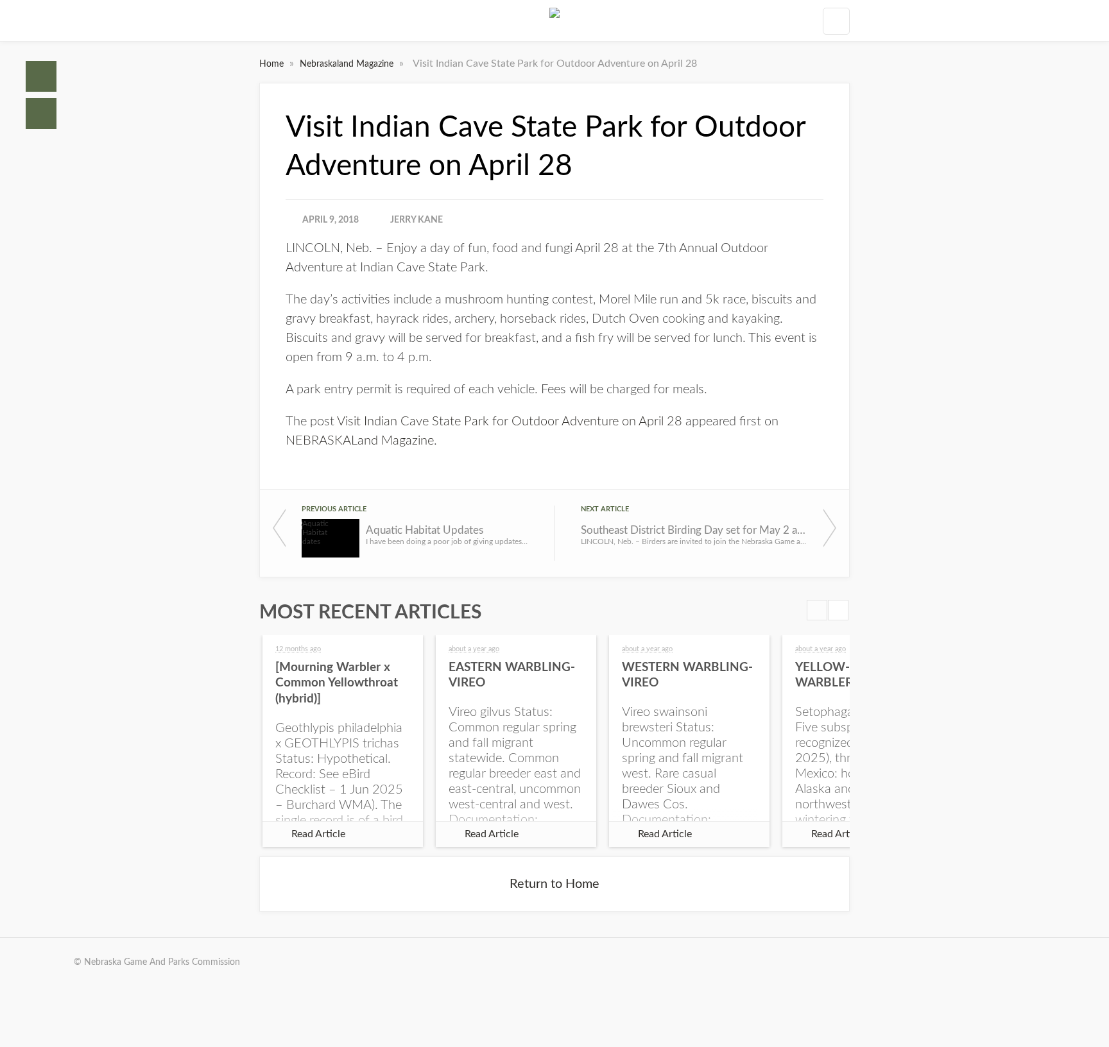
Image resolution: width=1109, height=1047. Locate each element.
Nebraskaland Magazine (348, 64)
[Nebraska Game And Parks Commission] (554, 20)
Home (41, 76)
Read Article (318, 834)
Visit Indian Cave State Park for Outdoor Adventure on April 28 (509, 421)
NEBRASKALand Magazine (360, 440)
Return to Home (554, 884)
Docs (41, 113)
